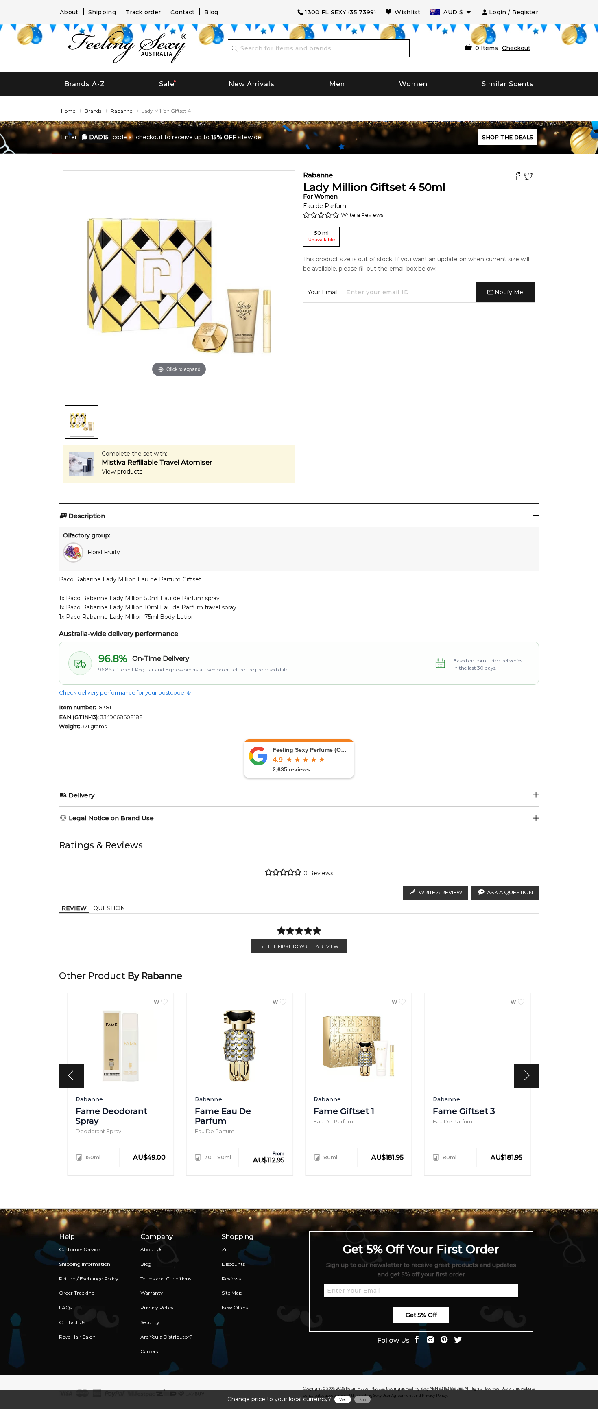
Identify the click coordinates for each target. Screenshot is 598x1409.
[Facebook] (518, 177)
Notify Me (508, 292)
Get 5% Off (421, 1315)
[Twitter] (529, 177)
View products (122, 471)
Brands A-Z (84, 84)
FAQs (65, 1307)
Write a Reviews (362, 215)
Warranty (151, 1293)
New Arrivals (252, 84)
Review (74, 908)
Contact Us (72, 1322)
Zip (225, 1249)
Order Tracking (77, 1293)
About (69, 12)
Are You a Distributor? (166, 1337)
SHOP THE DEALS (507, 137)
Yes (342, 1399)
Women (413, 84)
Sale (167, 84)
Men (337, 84)
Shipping (102, 12)
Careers (149, 1351)
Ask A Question (510, 892)
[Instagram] (430, 1340)
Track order (143, 12)
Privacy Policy (157, 1307)
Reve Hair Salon (77, 1337)
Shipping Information (84, 1264)
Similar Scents (508, 84)
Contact (182, 12)
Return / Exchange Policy (88, 1279)
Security (149, 1322)
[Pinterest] (444, 1340)
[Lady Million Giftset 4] (81, 422)
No (362, 1399)
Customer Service (79, 1249)
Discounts (233, 1264)
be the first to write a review (299, 946)
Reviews (231, 1279)
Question (109, 908)
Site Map (232, 1293)
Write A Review (440, 892)
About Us (151, 1249)
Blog (211, 12)
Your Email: (323, 292)
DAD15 (99, 137)
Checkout (516, 48)
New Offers (235, 1307)
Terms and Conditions (165, 1279)
